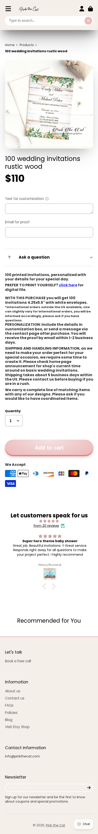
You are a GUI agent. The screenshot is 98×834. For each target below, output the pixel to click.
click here (68, 285)
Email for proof (17, 222)
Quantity (13, 411)
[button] (45, 586)
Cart (90, 8)
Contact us (14, 698)
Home (10, 45)
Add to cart (49, 448)
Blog (8, 719)
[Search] (88, 21)
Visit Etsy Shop (17, 726)
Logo (29, 9)
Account (82, 8)
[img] (49, 521)
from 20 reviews (46, 526)
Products (27, 45)
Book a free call (18, 661)
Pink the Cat (55, 825)
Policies (11, 712)
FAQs (9, 705)
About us (12, 691)
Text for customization (24, 198)
